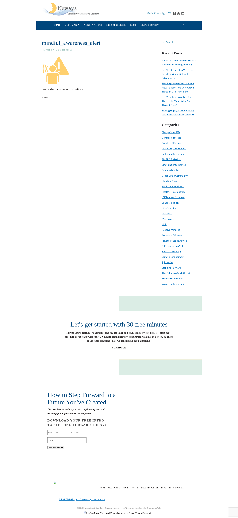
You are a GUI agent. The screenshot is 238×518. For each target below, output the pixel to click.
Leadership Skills (170, 202)
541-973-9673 (67, 499)
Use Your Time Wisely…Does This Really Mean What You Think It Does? (177, 101)
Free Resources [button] (116, 25)
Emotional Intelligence (174, 164)
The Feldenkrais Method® (176, 273)
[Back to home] (70, 9)
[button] (183, 25)
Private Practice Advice (174, 240)
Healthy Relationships (173, 191)
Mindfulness (168, 218)
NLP (164, 224)
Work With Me (131, 488)
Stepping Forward (171, 267)
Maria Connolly (63, 50)
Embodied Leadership (173, 153)
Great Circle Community (175, 175)
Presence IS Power (172, 235)
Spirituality (167, 262)
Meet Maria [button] (72, 25)
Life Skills (167, 213)
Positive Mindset (171, 229)
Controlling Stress (171, 137)
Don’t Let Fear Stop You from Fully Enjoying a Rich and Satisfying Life (177, 74)
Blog (133, 25)
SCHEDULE (119, 347)
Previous (47, 98)
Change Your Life (171, 132)
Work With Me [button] (92, 25)
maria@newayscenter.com (90, 499)
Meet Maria (114, 488)
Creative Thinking (171, 143)
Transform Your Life (172, 278)
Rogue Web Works (154, 508)
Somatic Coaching (171, 251)
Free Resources (149, 488)
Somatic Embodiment (173, 256)
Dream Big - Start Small (174, 148)
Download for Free (55, 447)
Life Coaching (169, 208)
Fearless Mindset (171, 170)
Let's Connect (150, 25)
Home (57, 25)
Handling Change (171, 181)
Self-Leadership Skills (173, 246)
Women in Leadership (173, 284)
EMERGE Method (171, 159)
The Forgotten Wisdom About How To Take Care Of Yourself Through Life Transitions (178, 87)
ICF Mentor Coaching (173, 197)
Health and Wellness (173, 186)
